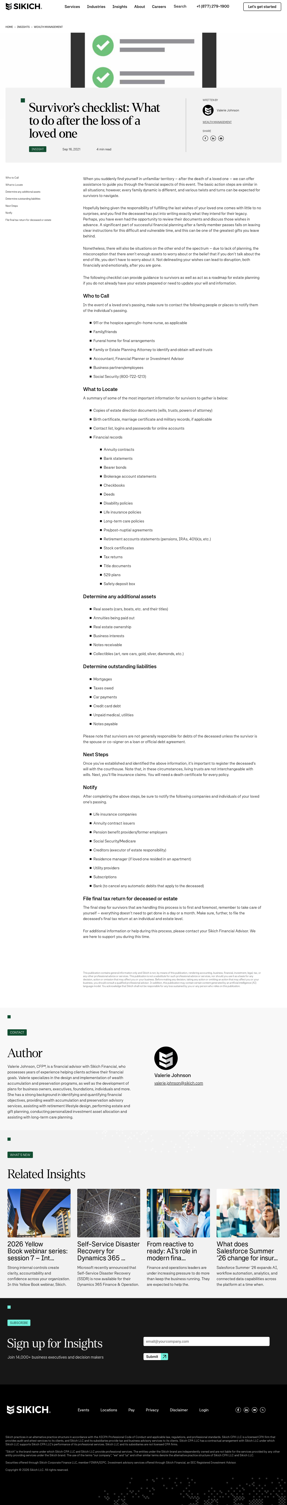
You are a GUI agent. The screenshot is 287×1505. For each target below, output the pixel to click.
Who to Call (12, 177)
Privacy (152, 1410)
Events (83, 1410)
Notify (8, 212)
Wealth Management (48, 27)
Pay (131, 1410)
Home (9, 27)
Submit (152, 1356)
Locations (108, 1410)
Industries (96, 6)
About (139, 6)
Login (204, 1410)
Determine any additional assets (22, 191)
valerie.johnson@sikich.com (178, 1083)
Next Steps (11, 205)
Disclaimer (179, 1410)
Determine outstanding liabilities (22, 198)
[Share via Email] (221, 138)
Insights (119, 6)
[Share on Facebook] (205, 138)
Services (72, 6)
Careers (159, 6)
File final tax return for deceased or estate (28, 220)
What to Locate (14, 184)
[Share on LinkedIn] (213, 138)
